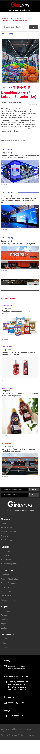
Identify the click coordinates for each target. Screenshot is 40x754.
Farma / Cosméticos (9, 583)
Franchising (5, 611)
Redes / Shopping (16, 18)
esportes (17, 140)
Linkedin (4, 639)
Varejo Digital (6, 596)
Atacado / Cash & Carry (10, 579)
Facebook (5, 647)
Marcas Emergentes (9, 564)
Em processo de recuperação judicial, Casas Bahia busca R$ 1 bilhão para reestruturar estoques (18, 201)
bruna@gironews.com (16, 668)
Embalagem (5, 555)
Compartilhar (5, 153)
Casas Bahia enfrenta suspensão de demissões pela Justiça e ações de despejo (20, 156)
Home (6, 18)
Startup (4, 628)
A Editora (4, 536)
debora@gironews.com (17, 687)
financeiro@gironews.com (18, 703)
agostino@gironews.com (17, 689)
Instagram (5, 643)
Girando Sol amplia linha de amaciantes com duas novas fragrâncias (20, 394)
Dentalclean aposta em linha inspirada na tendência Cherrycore (18, 353)
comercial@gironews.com (18, 682)
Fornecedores (6, 559)
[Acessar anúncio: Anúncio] (20, 282)
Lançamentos (7, 306)
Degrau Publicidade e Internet (23, 735)
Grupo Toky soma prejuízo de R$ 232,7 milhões (20, 244)
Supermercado (6, 575)
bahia (6, 140)
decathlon (11, 140)
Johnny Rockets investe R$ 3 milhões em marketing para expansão (18, 450)
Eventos (4, 615)
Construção (5, 587)
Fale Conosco (6, 540)
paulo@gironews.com (16, 684)
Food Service (6, 443)
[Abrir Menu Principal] (35, 7)
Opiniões (4, 619)
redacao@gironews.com (17, 666)
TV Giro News (6, 528)
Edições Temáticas (8, 532)
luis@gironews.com (15, 716)
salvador (23, 140)
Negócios (4, 624)
